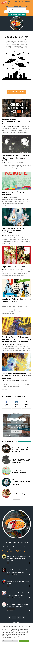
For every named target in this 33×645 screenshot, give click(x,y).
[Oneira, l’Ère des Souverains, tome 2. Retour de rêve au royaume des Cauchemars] (16, 362)
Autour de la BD (6, 126)
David (5, 197)
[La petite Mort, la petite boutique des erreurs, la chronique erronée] (4, 570)
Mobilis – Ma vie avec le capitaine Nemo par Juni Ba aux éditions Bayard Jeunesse (18, 558)
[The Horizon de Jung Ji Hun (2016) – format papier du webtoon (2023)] (16, 144)
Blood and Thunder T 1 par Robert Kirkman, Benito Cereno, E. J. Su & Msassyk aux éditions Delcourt (16, 339)
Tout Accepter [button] (23, 641)
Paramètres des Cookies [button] (10, 641)
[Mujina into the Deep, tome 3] (16, 255)
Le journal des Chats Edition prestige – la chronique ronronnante (14, 230)
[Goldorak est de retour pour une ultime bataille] (4, 581)
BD (2, 162)
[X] (23, 617)
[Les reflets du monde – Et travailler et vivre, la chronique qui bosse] (4, 593)
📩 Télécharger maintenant (16, 15)
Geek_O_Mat (10, 344)
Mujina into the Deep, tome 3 (14, 267)
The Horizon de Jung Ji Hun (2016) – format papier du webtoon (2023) (16, 158)
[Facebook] (9, 617)
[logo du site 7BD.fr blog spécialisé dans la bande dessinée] (16, 524)
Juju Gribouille (16, 126)
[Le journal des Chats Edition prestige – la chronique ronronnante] (16, 217)
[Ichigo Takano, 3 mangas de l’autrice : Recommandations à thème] (4, 604)
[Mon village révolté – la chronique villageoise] (16, 181)
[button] (16, 8)
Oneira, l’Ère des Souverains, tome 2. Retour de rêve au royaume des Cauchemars (16, 376)
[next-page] (6, 390)
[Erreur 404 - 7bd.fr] (16, 69)
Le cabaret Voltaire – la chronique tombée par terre (16, 300)
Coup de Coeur (6, 380)
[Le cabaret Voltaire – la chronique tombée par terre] (16, 288)
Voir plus (16, 501)
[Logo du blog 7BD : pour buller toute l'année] (16, 23)
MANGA (4, 235)
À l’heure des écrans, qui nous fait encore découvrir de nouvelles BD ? (16, 121)
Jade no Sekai (19, 609)
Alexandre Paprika (9, 162)
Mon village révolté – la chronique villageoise (19, 471)
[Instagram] (14, 617)
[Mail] (19, 617)
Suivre (16, 401)
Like (7, 401)
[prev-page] (3, 390)
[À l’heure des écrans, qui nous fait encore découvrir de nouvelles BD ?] (16, 108)
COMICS (4, 344)
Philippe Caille (10, 269)
